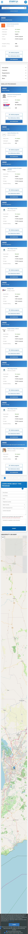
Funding (4, 75)
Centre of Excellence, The (12, 133)
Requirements (6, 73)
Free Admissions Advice (14, 56)
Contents (4, 70)
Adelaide (8, 26)
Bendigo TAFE (10, 288)
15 (22, 477)
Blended (17, 254)
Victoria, (9, 330)
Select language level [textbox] (7, 507)
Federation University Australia (14, 94)
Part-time (17, 31)
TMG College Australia (12, 208)
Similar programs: (8, 84)
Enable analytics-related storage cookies (14, 932)
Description (5, 67)
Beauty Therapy (5, 90)
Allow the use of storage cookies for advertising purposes (14, 926)
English (16, 34)
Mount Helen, (10, 96)
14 (20, 477)
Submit (14, 528)
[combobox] (14, 504)
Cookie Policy (11, 920)
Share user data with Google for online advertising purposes (14, 929)
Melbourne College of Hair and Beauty (15, 448)
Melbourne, (9, 135)
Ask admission (14, 59)
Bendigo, (9, 290)
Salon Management (6, 164)
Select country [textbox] (6, 504)
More (3, 78)
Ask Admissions (14, 121)
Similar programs (15, 52)
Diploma (3, 17)
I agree (14, 924)
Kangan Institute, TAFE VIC (13, 328)
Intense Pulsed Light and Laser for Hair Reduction (13, 444)
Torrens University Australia (12, 24)
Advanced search (14, 11)
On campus (17, 29)
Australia (12, 26)
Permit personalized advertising (14, 931)
